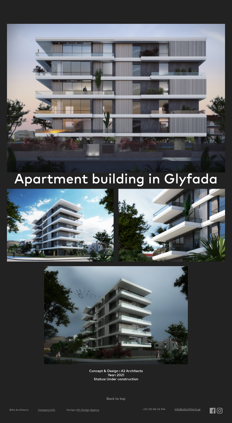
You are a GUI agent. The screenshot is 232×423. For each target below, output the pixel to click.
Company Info (46, 409)
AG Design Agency (87, 409)
